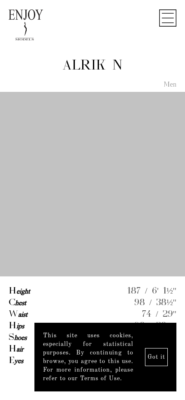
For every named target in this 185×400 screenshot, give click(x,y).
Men (169, 85)
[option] (92, 185)
